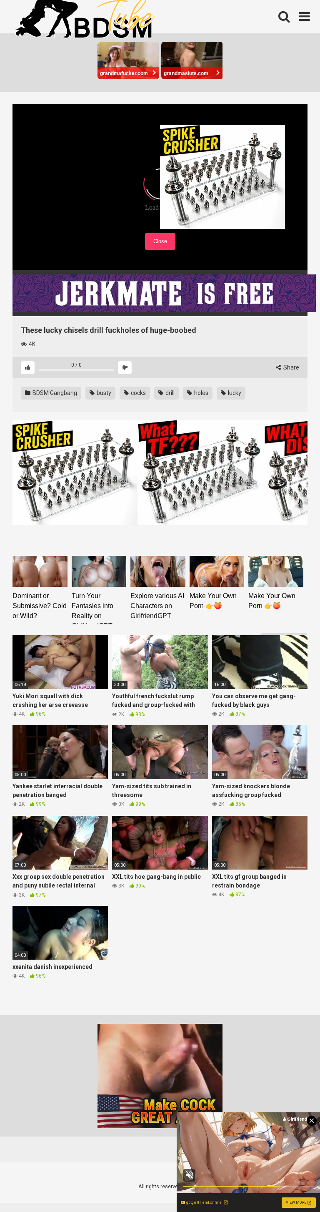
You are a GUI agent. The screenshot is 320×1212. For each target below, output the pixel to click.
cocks (138, 393)
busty (103, 393)
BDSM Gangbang (54, 393)
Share (290, 367)
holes (200, 393)
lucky (234, 393)
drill (169, 393)
